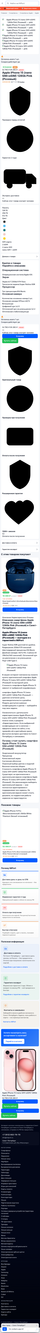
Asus (3, 1278)
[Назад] (3, 3)
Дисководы (5, 1175)
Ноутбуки (4, 1162)
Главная (4, 13)
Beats (3, 1283)
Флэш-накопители (8, 1241)
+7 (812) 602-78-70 (11, 1135)
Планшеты (5, 1153)
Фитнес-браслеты (8, 1238)
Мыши (3, 1200)
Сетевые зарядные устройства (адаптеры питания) (17, 1212)
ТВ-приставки (6, 1222)
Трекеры (4, 1224)
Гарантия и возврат (9, 549)
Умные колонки (7, 1227)
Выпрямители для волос (10, 1167)
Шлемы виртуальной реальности (14, 1246)
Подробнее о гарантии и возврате (16, 994)
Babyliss (4, 1281)
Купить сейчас (10, 341)
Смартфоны (13, 13)
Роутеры (4, 1208)
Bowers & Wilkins (7, 1292)
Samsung (4, 1272)
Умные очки (5, 1233)
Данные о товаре (8, 256)
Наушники (5, 1156)
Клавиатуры (6, 1192)
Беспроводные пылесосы (11, 1164)
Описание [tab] (6, 617)
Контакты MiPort (9, 1022)
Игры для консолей (8, 1186)
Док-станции (6, 1178)
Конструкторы (6, 1197)
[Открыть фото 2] (20, 26)
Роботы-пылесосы (8, 1206)
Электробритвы (7, 1255)
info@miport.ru (7, 1137)
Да (5, 1329)
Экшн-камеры (6, 1249)
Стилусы (4, 1219)
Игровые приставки (9, 1184)
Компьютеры (6, 1195)
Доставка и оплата (9, 543)
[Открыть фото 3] (20, 31)
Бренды (4, 1315)
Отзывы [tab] (30, 617)
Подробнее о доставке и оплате (15, 967)
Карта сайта (6, 1312)
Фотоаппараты (7, 1244)
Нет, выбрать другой (16, 1329)
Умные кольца (6, 1230)
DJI (2, 1297)
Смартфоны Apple (26, 13)
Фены (3, 1235)
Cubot (3, 1294)
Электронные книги (9, 1257)
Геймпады (5, 1173)
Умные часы (5, 1159)
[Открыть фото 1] (20, 21)
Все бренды (5, 1264)
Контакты (5, 1304)
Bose (3, 1289)
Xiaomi (3, 1267)
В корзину (20, 336)
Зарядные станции (8, 1181)
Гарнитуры (5, 1170)
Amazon (4, 1275)
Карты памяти (6, 1189)
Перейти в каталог (14, 1041)
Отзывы (21, 82)
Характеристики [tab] (19, 617)
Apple (3, 1270)
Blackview (5, 1286)
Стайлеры (5, 1216)
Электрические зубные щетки (12, 1252)
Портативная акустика (10, 1203)
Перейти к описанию (13, 265)
